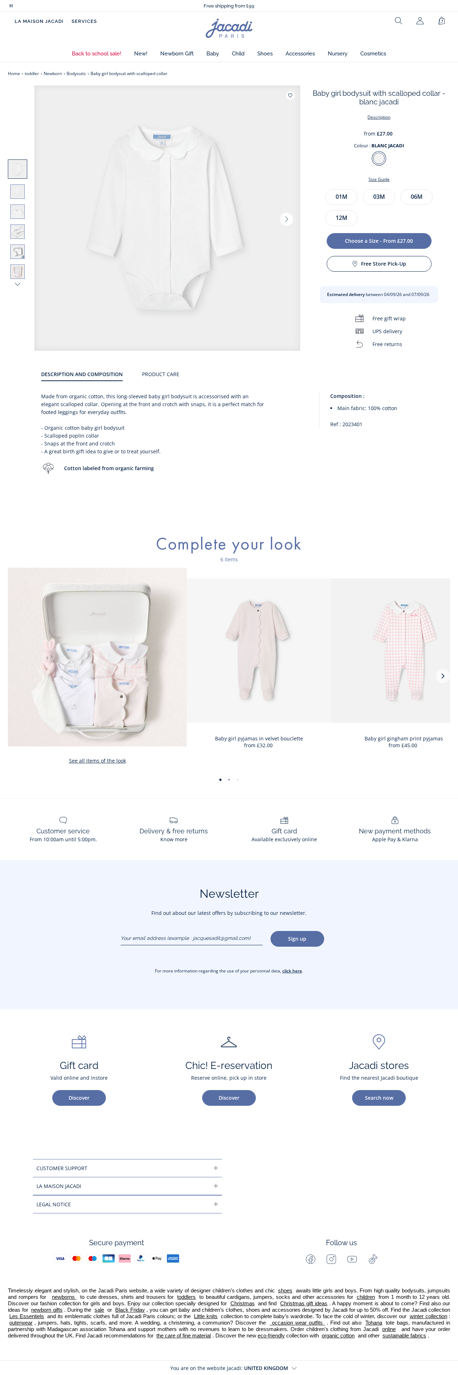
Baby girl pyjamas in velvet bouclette (259, 738)
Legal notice (53, 1204)
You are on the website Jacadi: (229, 1368)
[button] (96, 54)
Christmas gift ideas (303, 1303)
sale (99, 1310)
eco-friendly (271, 1336)
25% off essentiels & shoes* (229, 6)
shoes (285, 1290)
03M (379, 197)
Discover (79, 1097)
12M (341, 218)
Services (84, 21)
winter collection (428, 1316)
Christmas (242, 1303)
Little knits (206, 1316)
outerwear (21, 1323)
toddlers (186, 1297)
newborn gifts (47, 1310)
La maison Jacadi (58, 1186)
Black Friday (130, 1310)
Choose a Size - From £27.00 (379, 240)
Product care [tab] (160, 374)
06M (417, 197)
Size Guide (379, 179)
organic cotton (338, 1336)
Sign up (297, 938)
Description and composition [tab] (82, 374)
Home (14, 73)
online (389, 1329)
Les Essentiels (26, 1316)
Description (378, 117)
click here (292, 971)
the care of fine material (183, 1336)
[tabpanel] (245, 440)
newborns (64, 1297)
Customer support (61, 1168)
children (366, 1297)
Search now (379, 1097)
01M (341, 197)
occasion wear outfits (297, 1323)
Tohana (373, 1323)
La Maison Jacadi (39, 21)
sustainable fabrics (404, 1336)
